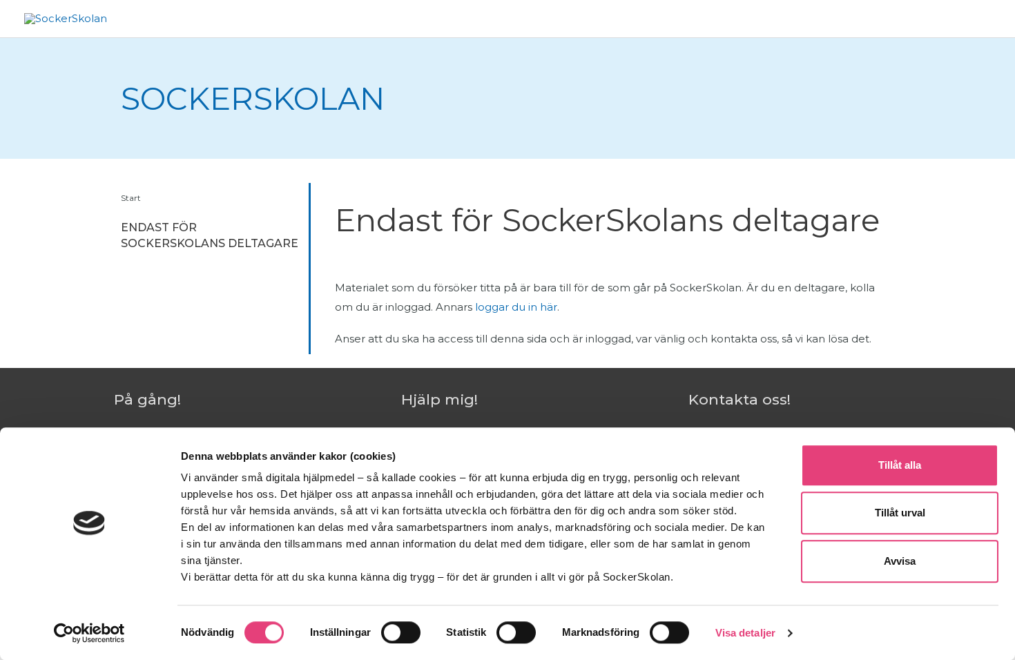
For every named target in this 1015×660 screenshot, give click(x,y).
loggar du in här (516, 306)
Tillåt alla (899, 465)
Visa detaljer (745, 633)
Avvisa (900, 561)
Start (131, 198)
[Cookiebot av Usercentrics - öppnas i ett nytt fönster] (89, 633)
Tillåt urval (900, 513)
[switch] (400, 632)
